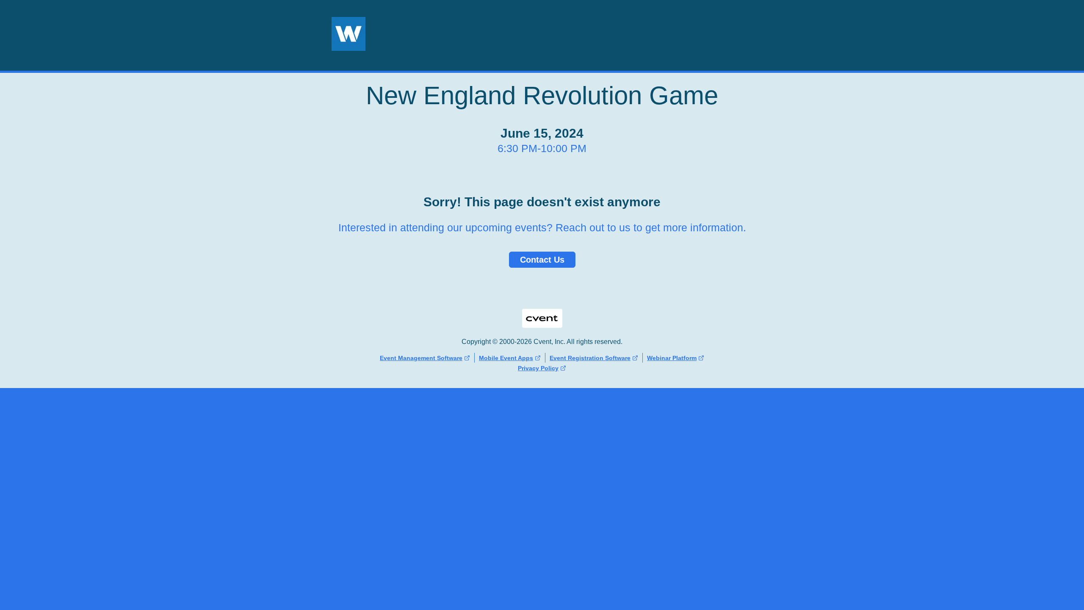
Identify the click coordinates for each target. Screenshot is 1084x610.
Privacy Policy (538, 368)
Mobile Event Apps (506, 358)
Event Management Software (421, 358)
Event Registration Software (590, 358)
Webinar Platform (672, 358)
